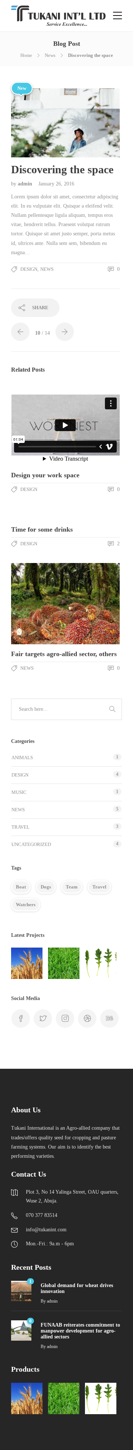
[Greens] (100, 963)
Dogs (46, 887)
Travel (20, 827)
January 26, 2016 (56, 184)
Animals (22, 757)
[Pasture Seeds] (63, 963)
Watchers (25, 904)
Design (28, 269)
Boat (21, 887)
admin (26, 184)
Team (72, 887)
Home (26, 55)
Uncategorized (31, 844)
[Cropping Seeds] (26, 963)
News (50, 55)
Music (19, 792)
